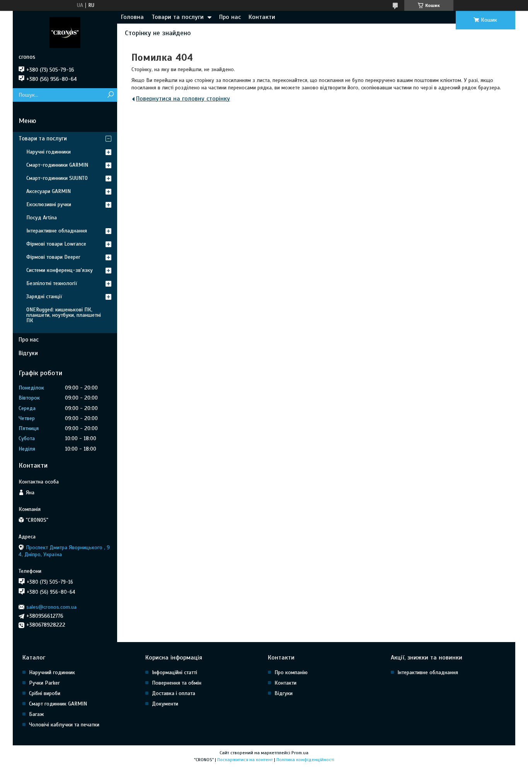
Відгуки (28, 353)
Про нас (230, 17)
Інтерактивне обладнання (56, 230)
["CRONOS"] (65, 32)
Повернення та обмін (176, 683)
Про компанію (291, 672)
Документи (165, 703)
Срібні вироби (44, 693)
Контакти (262, 17)
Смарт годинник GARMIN (58, 703)
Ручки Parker (44, 683)
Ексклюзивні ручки (48, 204)
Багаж (36, 714)
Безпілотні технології (51, 283)
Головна (132, 17)
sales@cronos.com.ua (51, 607)
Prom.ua (299, 752)
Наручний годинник (52, 672)
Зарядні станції (44, 296)
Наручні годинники (48, 152)
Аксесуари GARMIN (48, 191)
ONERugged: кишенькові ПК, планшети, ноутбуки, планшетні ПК (63, 315)
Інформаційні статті (174, 672)
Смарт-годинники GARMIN (57, 165)
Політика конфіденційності (305, 759)
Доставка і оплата (173, 693)
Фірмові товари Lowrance (56, 244)
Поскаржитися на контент (245, 759)
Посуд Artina (41, 217)
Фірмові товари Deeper (53, 257)
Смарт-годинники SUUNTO (57, 178)
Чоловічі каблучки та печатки (64, 724)
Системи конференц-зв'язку (59, 270)
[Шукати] (110, 95)
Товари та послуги (178, 17)
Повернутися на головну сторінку (183, 98)
